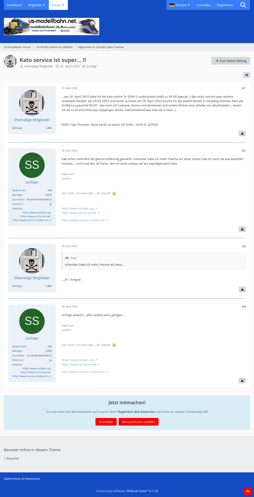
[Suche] (243, 5)
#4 (244, 307)
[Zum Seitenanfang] (247, 491)
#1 (244, 88)
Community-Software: (127, 491)
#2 (244, 150)
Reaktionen (19, 190)
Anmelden (204, 5)
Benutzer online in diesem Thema (32, 449)
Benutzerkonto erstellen (138, 422)
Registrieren (225, 5)
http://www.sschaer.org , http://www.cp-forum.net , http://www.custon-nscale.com (32, 216)
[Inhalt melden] (242, 133)
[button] (180, 5)
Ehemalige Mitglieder (38, 66)
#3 (244, 246)
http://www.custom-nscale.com (83, 220)
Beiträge (17, 128)
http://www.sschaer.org (78, 208)
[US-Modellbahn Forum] (127, 26)
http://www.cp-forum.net (79, 213)
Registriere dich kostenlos (136, 412)
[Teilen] (246, 75)
